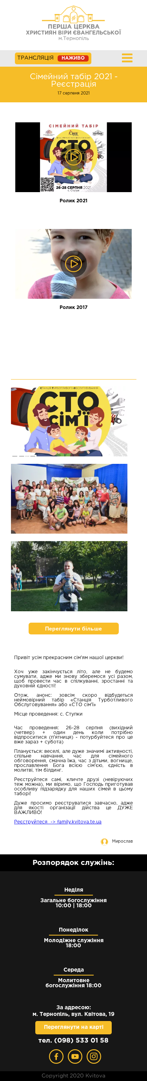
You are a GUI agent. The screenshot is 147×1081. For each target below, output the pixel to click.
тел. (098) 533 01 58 (73, 1041)
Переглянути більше (73, 628)
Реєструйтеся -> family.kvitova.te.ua (58, 822)
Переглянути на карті (73, 1027)
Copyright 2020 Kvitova (73, 1076)
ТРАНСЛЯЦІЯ (51, 58)
